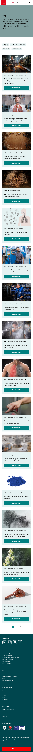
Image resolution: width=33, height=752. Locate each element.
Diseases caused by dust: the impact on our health (16, 233)
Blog (3, 691)
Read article (16, 88)
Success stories (6, 693)
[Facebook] (20, 644)
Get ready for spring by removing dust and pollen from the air (16, 573)
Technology (16, 49)
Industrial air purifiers (7, 674)
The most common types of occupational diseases (15, 346)
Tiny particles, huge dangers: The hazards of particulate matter (16, 460)
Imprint (4, 739)
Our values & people (7, 680)
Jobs (3, 678)
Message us (5, 714)
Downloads (5, 699)
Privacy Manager (7, 741)
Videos (4, 695)
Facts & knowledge (18, 45)
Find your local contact (8, 709)
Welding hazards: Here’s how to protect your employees (16, 309)
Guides (6, 49)
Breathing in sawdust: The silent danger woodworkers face (14, 157)
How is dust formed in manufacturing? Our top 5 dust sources (16, 422)
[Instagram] (10, 644)
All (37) (5, 45)
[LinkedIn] (4, 644)
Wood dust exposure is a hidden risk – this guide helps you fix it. (16, 195)
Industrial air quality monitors (9, 676)
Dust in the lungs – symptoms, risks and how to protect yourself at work (15, 120)
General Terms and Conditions (22, 739)
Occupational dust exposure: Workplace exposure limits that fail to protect (16, 612)
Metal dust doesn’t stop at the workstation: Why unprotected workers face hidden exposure (16, 81)
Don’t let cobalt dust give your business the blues (16, 497)
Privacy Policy (10, 739)
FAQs (3, 697)
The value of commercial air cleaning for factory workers (16, 271)
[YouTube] (15, 644)
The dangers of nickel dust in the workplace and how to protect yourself (16, 535)
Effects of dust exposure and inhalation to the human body (16, 384)
